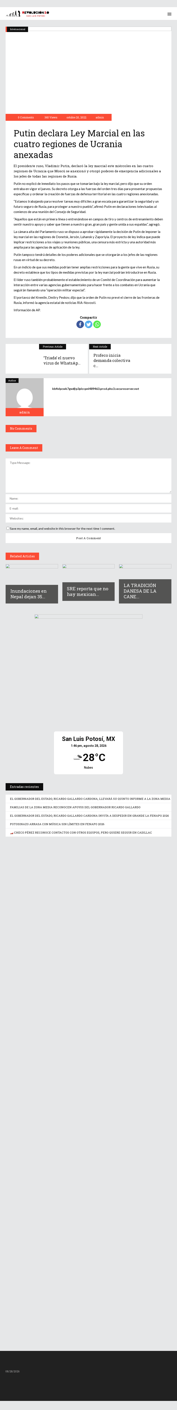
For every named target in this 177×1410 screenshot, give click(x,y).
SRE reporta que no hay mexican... (87, 591)
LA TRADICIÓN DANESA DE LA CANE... (140, 591)
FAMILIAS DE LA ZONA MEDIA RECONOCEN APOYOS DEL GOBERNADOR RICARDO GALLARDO (75, 807)
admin (100, 117)
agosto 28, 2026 (26, 950)
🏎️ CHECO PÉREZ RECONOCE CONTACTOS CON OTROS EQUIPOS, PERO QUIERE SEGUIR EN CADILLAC (81, 832)
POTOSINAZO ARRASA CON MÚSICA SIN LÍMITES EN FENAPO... (80, 1314)
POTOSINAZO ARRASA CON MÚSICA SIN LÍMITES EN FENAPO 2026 (57, 824)
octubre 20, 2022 (76, 117)
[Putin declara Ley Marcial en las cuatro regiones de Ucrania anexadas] (25, 397)
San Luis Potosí (18, 848)
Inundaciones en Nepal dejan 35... (28, 594)
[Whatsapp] (97, 324)
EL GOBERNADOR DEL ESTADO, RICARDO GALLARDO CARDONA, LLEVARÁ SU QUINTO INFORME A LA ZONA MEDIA (90, 799)
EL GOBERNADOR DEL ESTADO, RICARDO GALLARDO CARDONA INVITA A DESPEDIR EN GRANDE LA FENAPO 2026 (89, 816)
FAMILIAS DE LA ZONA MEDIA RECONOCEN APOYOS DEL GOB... (79, 1067)
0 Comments (26, 117)
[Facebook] (80, 324)
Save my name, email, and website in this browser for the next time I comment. (62, 528)
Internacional (17, 29)
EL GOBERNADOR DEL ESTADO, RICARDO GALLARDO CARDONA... (82, 944)
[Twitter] (88, 324)
